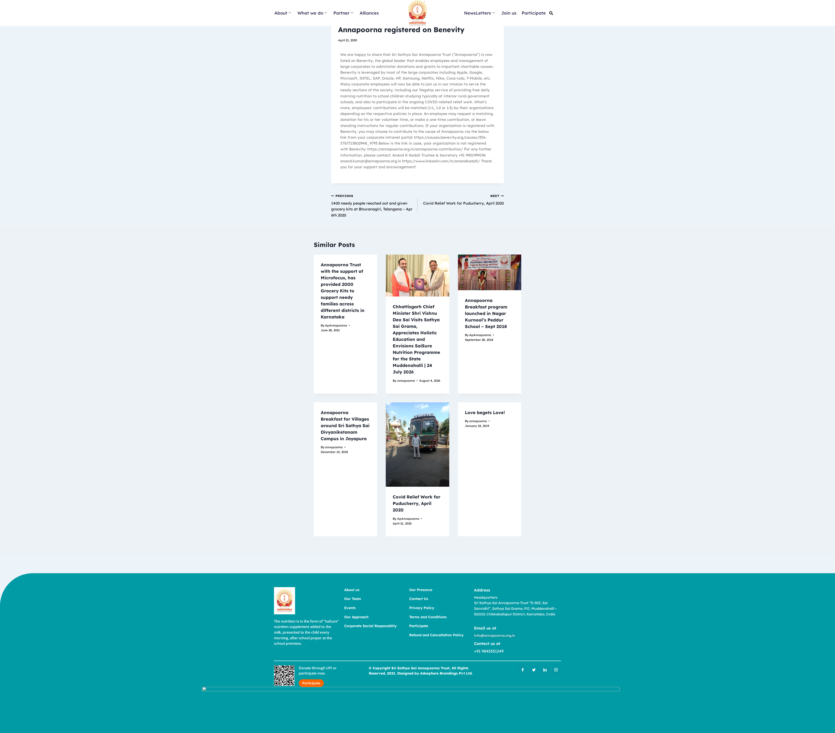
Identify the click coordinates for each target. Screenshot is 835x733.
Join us (508, 13)
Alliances (369, 13)
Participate (534, 13)
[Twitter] (534, 670)
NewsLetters (477, 13)
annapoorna (406, 380)
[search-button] (551, 13)
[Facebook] (523, 670)
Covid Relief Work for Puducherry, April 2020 (463, 200)
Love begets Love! (485, 412)
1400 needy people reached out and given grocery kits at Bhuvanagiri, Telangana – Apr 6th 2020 (371, 205)
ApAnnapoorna (336, 325)
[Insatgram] (556, 670)
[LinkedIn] (545, 670)
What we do (310, 13)
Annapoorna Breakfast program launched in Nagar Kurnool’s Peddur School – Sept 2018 (486, 313)
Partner (341, 13)
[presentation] (417, 276)
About (280, 13)
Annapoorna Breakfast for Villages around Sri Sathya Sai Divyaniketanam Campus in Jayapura (345, 425)
